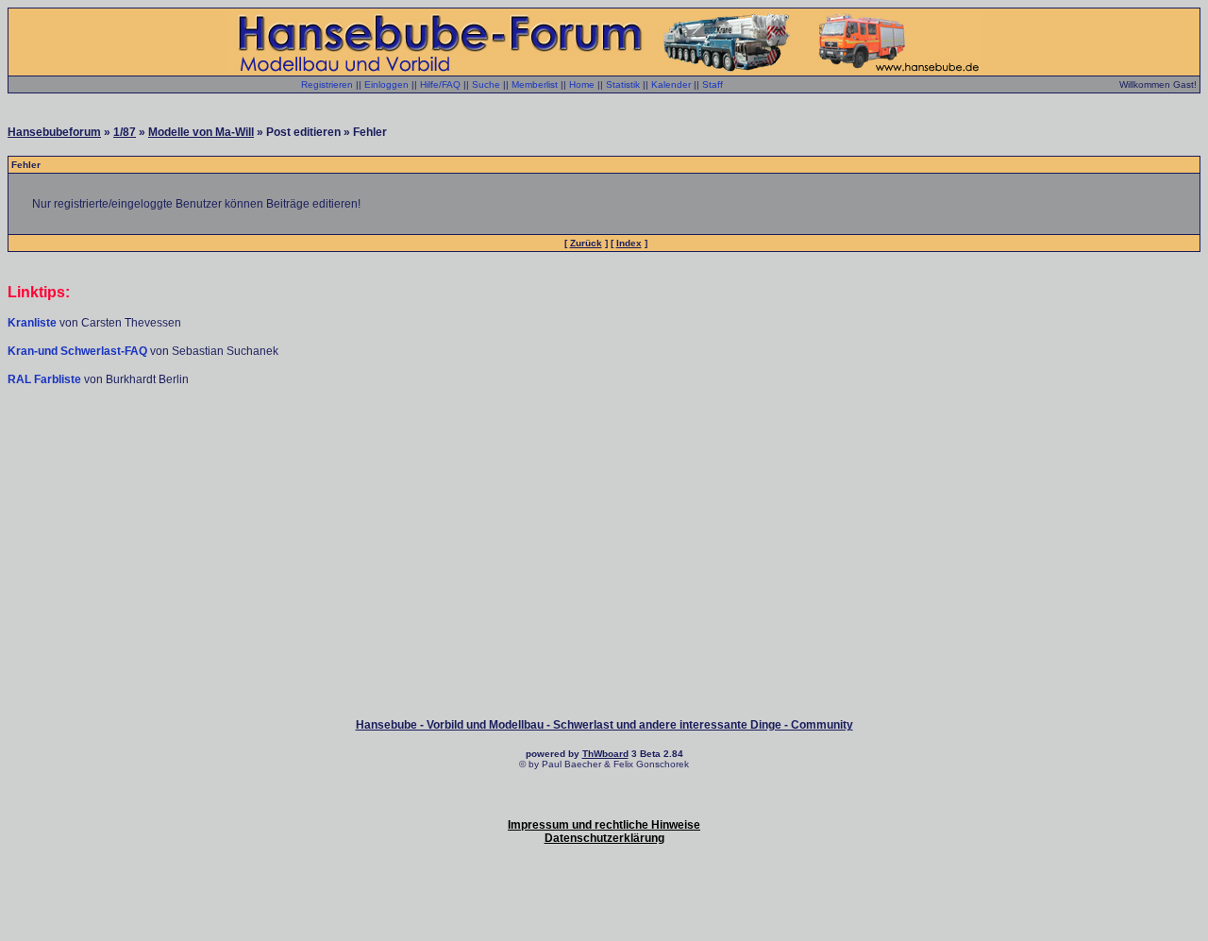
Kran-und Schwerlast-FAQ (79, 351)
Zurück (586, 243)
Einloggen (386, 84)
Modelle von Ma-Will (201, 132)
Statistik (623, 84)
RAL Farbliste (46, 379)
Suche (486, 84)
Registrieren (327, 84)
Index (629, 243)
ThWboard (605, 753)
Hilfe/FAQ (440, 84)
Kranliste (32, 322)
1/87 (124, 132)
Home (582, 84)
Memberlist (535, 84)
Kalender (671, 84)
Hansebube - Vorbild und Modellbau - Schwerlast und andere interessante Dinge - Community (604, 724)
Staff (712, 84)
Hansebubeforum (54, 132)
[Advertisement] (604, 443)
